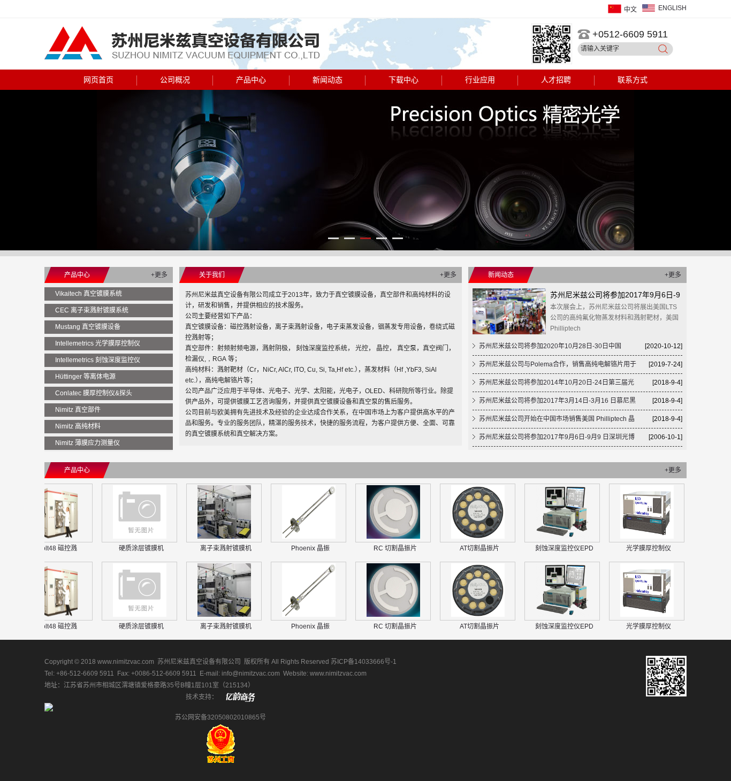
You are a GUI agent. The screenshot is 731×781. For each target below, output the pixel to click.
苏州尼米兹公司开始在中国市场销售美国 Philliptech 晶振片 (554, 421)
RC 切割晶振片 (371, 548)
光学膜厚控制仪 (624, 548)
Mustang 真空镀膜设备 (87, 327)
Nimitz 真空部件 (78, 410)
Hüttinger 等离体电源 (85, 376)
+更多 (159, 275)
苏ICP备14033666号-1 (364, 661)
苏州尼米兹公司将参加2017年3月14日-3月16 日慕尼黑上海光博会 (554, 403)
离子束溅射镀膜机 (201, 548)
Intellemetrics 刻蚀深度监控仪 (97, 360)
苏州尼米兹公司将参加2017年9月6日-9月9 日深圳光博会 (554, 439)
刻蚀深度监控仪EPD (540, 548)
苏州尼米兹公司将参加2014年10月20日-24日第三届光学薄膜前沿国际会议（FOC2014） (553, 385)
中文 (630, 9)
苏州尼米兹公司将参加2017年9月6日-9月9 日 (615, 296)
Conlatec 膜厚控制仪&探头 (93, 393)
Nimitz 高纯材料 (78, 426)
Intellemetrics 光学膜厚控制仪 (97, 343)
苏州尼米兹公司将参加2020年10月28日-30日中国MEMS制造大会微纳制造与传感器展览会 (547, 348)
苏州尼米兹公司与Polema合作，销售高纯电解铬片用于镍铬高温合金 (554, 367)
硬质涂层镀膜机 (117, 548)
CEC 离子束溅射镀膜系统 (91, 310)
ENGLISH (672, 8)
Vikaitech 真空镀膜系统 (88, 293)
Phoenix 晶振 (286, 548)
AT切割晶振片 (455, 548)
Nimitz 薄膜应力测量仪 (87, 443)
